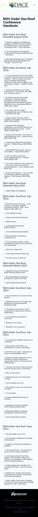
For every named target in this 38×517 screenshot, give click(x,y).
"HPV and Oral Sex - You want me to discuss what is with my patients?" (18, 451)
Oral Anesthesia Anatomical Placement (15, 318)
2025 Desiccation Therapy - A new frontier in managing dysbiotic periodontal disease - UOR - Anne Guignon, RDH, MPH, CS (17, 206)
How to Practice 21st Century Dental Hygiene (18, 296)
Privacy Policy (29, 507)
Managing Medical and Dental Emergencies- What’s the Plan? (16, 277)
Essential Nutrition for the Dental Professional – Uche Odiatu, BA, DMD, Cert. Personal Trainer (18, 91)
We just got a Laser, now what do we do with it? (18, 388)
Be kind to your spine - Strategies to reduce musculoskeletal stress (18, 352)
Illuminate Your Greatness (15, 327)
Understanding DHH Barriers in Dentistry (16, 398)
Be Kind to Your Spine (14, 323)
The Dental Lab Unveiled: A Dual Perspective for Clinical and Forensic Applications (17, 311)
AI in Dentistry (11, 393)
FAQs (22, 507)
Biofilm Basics (11, 222)
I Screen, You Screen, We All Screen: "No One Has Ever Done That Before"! (18, 368)
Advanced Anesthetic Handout (17, 217)
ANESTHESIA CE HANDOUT (16, 191)
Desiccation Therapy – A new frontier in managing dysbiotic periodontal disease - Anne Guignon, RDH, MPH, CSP (18, 175)
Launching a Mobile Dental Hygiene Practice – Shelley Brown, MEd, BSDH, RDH (18, 144)
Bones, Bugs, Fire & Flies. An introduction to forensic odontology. (17, 347)
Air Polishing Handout (14, 213)
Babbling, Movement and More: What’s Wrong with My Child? (16, 272)
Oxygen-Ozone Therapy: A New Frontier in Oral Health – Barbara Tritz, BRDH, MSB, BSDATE (18, 119)
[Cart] (34, 5)
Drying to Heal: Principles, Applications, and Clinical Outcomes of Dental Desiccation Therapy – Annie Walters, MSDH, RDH (18, 128)
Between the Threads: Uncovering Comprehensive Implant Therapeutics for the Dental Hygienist (18, 474)
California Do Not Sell (20, 512)
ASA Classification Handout (16, 283)
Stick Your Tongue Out (14, 249)
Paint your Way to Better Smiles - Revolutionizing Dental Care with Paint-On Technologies (18, 243)
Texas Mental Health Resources (17, 254)
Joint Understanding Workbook (17, 232)
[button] (19, 44)
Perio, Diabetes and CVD (15, 383)
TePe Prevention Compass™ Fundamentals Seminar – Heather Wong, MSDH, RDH (16, 157)
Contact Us (15, 507)
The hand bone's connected (16, 258)
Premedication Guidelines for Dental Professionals (18, 439)
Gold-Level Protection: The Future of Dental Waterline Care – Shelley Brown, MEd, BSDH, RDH (18, 136)
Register (8, 507)
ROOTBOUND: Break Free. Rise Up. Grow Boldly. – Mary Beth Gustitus (17, 151)
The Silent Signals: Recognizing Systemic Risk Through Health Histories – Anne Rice (18, 53)
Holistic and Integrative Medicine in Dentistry (18, 445)
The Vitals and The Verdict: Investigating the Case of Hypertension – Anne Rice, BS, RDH (18, 112)
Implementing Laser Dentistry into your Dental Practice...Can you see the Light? (18, 467)
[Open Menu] (3, 4)
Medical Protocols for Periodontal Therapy (17, 378)
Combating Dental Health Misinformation (14, 227)
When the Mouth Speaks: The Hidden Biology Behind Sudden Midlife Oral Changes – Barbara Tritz (18, 60)
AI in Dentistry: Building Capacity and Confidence (18, 341)
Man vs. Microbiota (13, 373)
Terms (20, 509)
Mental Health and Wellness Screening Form (15, 237)
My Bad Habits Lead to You (15, 434)
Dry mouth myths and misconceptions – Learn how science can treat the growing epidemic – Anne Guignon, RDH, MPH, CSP (19, 166)
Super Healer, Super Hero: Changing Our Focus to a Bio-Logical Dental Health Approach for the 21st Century (19, 482)
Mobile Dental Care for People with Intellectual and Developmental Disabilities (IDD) (17, 303)
